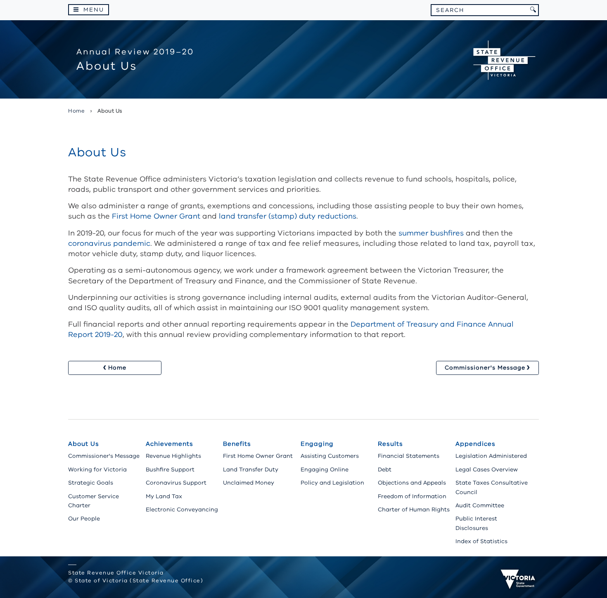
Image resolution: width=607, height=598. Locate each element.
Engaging (317, 444)
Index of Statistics (481, 541)
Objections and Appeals (412, 483)
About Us (83, 444)
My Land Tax (164, 496)
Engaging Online (325, 469)
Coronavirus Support (176, 483)
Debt (384, 469)
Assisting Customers (330, 456)
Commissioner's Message (104, 456)
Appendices (475, 444)
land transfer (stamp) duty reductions (287, 216)
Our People (84, 519)
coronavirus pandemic (109, 243)
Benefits (237, 444)
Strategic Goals (90, 483)
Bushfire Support (170, 469)
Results (390, 444)
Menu (93, 10)
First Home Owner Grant (156, 216)
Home (76, 111)
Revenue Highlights (173, 456)
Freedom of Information (412, 496)
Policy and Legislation (332, 483)
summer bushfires (431, 233)
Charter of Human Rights (414, 509)
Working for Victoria (97, 469)
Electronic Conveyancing (182, 509)
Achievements (169, 444)
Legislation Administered (491, 456)
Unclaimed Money (248, 483)
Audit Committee (479, 505)
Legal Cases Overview (486, 469)
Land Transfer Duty (250, 469)
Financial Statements (408, 456)
